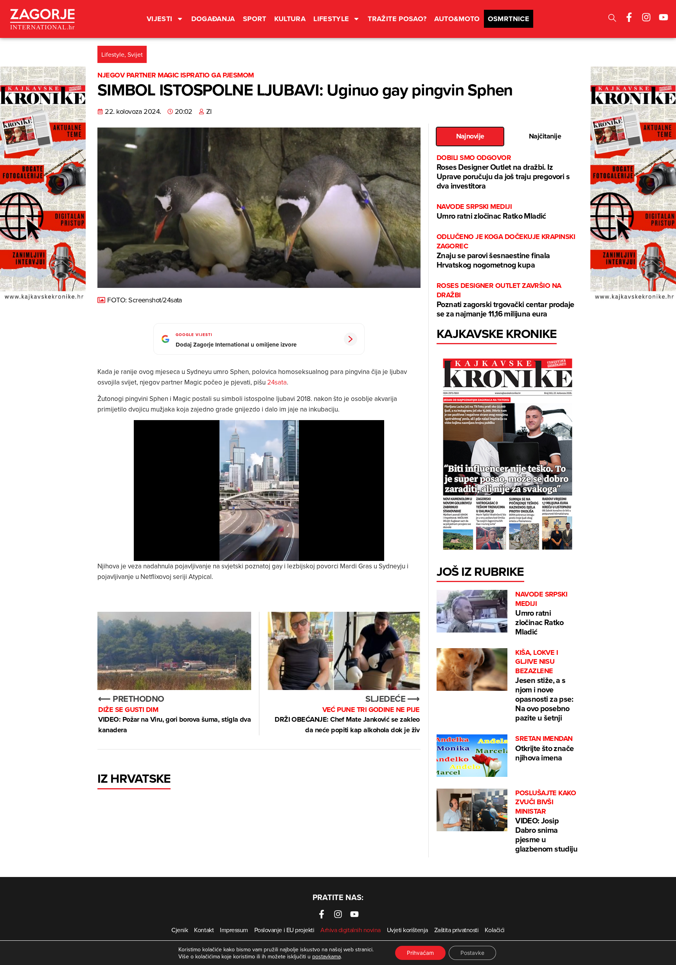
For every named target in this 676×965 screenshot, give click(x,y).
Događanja (213, 19)
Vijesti (160, 19)
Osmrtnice (508, 19)
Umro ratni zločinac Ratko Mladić (491, 211)
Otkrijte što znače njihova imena (544, 748)
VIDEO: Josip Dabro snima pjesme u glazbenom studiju (546, 821)
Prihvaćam (420, 952)
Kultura (290, 19)
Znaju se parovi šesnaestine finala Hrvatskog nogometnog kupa (506, 251)
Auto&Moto (457, 19)
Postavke (472, 952)
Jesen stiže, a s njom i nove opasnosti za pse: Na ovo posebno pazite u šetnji (544, 685)
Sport (254, 19)
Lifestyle (331, 19)
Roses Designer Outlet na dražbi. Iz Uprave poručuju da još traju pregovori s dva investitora (503, 172)
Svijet (135, 54)
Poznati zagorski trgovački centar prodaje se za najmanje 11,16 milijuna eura (505, 300)
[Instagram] (646, 17)
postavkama (326, 956)
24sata (277, 382)
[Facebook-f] (629, 17)
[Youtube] (663, 17)
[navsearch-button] (612, 19)
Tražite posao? (397, 19)
